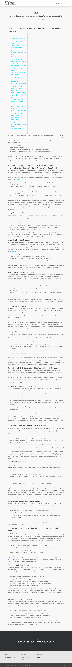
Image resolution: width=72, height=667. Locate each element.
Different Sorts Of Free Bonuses (17, 101)
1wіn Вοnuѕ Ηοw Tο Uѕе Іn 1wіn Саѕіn (36, 641)
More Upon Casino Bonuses (16, 47)
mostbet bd (20, 179)
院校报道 (36, 12)
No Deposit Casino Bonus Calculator (18, 45)
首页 (56, 3)
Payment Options (14, 90)
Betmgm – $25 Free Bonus (16, 81)
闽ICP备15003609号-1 (26, 665)
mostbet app (13, 251)
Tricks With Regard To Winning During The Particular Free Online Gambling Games (18, 96)
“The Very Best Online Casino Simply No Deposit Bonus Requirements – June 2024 (19, 78)
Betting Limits (13, 56)
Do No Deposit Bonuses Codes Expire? (18, 92)
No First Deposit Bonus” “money (17, 99)
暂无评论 (42, 19)
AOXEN (31, 19)
